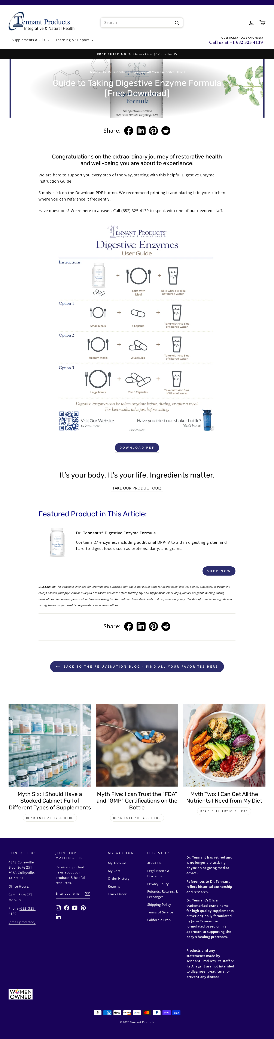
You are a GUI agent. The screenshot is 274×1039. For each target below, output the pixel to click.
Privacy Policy (158, 884)
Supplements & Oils (29, 40)
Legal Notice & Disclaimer (158, 873)
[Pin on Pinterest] (153, 130)
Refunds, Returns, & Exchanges (162, 894)
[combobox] (142, 23)
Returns (114, 886)
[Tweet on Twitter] (141, 130)
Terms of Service (160, 912)
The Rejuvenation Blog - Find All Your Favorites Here (142, 72)
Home (93, 72)
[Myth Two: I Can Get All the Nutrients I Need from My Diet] (224, 745)
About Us (154, 863)
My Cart (114, 871)
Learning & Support (73, 40)
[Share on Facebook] (128, 130)
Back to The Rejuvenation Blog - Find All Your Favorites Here (140, 666)
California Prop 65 (161, 920)
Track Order (117, 894)
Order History (119, 878)
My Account (117, 863)
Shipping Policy (159, 904)
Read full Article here (50, 818)
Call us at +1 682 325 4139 (236, 42)
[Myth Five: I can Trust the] (137, 745)
